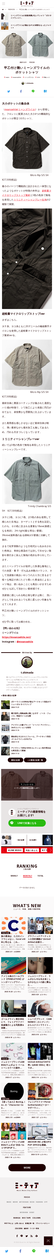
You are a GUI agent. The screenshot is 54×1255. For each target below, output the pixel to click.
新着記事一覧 (29, 1223)
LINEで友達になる (27, 823)
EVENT (31, 1212)
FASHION (11, 9)
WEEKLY (14, 876)
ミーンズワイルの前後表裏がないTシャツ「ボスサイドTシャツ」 (31, 16)
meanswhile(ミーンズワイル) (19, 109)
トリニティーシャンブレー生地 (30, 199)
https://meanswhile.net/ (16, 637)
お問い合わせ (19, 1223)
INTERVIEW (24, 1212)
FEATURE (27, 1207)
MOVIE (15, 1202)
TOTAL (40, 876)
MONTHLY (27, 876)
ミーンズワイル (29, 77)
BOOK (32, 1202)
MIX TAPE (26, 1218)
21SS (38, 77)
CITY (45, 1202)
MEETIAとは (8, 1223)
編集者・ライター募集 (31, 1228)
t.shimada (29, 83)
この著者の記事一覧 (35, 760)
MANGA (16, 1218)
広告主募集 (19, 1228)
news (7, 77)
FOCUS (27, 1197)
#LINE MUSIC (15, 850)
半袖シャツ (46, 77)
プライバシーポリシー (43, 1223)
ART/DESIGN (23, 1202)
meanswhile (17, 77)
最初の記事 (15, 760)
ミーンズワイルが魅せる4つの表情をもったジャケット (31, 26)
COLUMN (36, 1218)
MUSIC (9, 1202)
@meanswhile (25, 641)
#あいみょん (32, 850)
